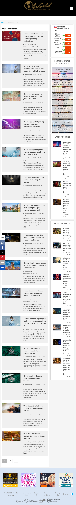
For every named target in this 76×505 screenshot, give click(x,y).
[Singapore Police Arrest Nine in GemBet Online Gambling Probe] (57, 277)
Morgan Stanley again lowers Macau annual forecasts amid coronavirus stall (34, 265)
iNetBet (57, 48)
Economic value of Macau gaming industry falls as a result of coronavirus (33, 293)
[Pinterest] (2, 257)
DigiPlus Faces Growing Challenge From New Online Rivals (67, 329)
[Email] (2, 262)
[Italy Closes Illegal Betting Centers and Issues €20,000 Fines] (57, 245)
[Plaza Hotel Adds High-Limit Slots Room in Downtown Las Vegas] (57, 202)
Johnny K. (63, 127)
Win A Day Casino (57, 43)
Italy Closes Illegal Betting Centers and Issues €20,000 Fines (67, 247)
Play (68, 35)
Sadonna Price (29, 329)
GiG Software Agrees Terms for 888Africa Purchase (62, 122)
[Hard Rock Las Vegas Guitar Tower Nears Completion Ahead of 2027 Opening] (57, 144)
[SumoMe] (2, 267)
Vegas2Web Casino (58, 52)
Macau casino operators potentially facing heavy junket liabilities (32, 96)
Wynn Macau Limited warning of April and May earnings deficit (34, 408)
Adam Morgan (28, 74)
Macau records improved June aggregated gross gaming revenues (32, 351)
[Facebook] (2, 247)
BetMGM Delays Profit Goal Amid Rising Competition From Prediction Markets (67, 345)
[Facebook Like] (2, 242)
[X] (2, 252)
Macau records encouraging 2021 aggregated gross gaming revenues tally (34, 207)
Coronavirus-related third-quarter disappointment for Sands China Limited (33, 237)
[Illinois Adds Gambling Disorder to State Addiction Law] (57, 260)
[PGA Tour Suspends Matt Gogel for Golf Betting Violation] (57, 184)
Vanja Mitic (63, 74)
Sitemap (66, 494)
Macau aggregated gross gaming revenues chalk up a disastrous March (34, 152)
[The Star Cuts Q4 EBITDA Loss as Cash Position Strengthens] (57, 311)
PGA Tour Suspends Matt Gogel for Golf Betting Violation (62, 96)
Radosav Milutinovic (30, 44)
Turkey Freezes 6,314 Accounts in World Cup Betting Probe (67, 296)
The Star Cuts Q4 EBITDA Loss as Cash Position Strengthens (67, 312)
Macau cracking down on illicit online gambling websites (32, 378)
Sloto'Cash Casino (57, 39)
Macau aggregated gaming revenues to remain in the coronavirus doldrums (33, 124)
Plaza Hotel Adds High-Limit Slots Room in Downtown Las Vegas (62, 109)
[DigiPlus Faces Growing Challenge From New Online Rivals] (57, 327)
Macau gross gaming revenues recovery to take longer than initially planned (34, 68)
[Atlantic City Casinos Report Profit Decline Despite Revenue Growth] (57, 164)
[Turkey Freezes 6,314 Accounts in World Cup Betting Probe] (57, 295)
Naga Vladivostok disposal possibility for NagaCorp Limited (33, 180)
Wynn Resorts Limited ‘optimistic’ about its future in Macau (34, 436)
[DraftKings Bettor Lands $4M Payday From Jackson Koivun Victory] (57, 231)
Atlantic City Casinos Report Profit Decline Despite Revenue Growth (62, 82)
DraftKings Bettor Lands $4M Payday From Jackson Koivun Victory (67, 232)
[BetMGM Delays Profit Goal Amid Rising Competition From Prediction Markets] (57, 342)
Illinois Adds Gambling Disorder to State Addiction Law (67, 261)
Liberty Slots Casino (57, 35)
